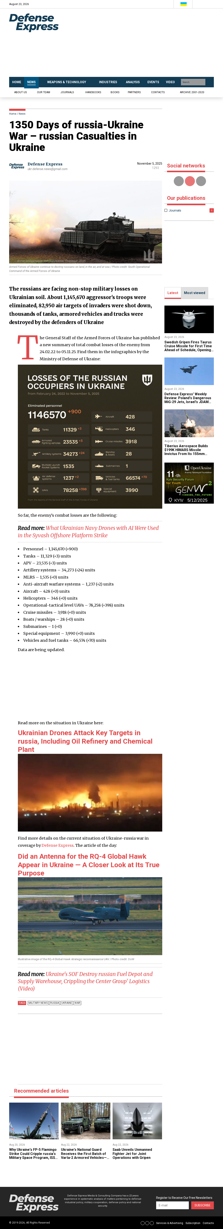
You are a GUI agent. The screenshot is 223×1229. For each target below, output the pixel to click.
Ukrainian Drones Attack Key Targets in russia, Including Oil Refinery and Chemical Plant (85, 741)
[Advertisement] (142, 42)
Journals (67, 92)
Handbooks (93, 92)
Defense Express (45, 164)
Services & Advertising (169, 1223)
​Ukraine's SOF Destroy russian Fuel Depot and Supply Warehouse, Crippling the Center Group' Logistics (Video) (85, 981)
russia (54, 1002)
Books (115, 92)
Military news (38, 1002)
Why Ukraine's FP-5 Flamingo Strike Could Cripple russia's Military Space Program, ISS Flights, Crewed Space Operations (33, 1158)
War (77, 1002)
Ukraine (66, 1002)
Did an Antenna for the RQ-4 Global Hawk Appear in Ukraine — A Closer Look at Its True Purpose (88, 864)
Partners (134, 92)
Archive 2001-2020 (192, 92)
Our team (43, 92)
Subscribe (202, 1205)
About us (20, 92)
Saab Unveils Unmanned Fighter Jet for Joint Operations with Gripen (132, 1154)
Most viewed (194, 293)
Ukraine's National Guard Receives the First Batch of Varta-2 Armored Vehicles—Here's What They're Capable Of (85, 1158)
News (22, 113)
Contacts (158, 92)
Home (12, 113)
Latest (172, 293)
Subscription (193, 1223)
